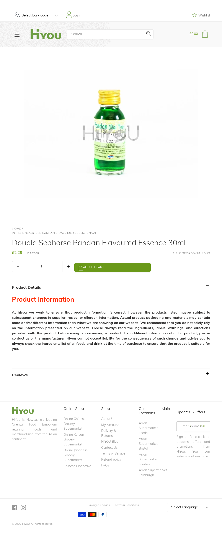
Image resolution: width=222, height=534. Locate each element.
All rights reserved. (42, 524)
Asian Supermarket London (148, 459)
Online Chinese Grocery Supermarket (74, 423)
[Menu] (17, 34)
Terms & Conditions (127, 505)
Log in (77, 15)
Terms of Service (113, 453)
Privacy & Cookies (99, 505)
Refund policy (111, 459)
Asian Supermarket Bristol (148, 443)
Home (16, 229)
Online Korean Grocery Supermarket (74, 439)
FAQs (105, 465)
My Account (110, 425)
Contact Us (109, 448)
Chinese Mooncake (77, 466)
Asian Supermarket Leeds (148, 428)
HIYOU (26, 524)
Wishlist (204, 15)
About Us (108, 419)
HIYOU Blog (109, 441)
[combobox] (110, 34)
